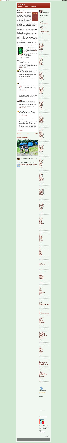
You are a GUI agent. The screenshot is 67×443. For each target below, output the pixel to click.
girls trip (40, 291)
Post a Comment (20, 130)
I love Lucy (40, 303)
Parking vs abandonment (42, 338)
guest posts (40, 294)
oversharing (40, 337)
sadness (40, 348)
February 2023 (41, 75)
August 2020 (40, 103)
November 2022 (41, 78)
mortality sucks (41, 321)
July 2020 (40, 104)
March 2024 (40, 63)
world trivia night (41, 378)
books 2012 (40, 253)
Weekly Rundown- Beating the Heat (44, 23)
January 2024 (41, 65)
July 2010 (40, 207)
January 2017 (41, 134)
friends (40, 286)
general (40, 289)
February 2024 (41, 64)
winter (40, 375)
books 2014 (40, 255)
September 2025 (41, 46)
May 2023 (40, 72)
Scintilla (40, 350)
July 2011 (40, 196)
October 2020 (41, 101)
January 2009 (41, 224)
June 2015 (40, 152)
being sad (40, 234)
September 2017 (41, 129)
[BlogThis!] (26, 57)
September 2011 (41, 194)
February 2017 (41, 133)
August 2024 (40, 58)
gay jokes (40, 288)
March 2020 (40, 108)
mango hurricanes (41, 317)
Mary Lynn (20, 69)
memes (40, 319)
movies (40, 323)
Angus (40, 227)
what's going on (41, 372)
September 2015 (41, 149)
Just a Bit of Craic (33, 53)
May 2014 (40, 164)
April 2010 (40, 210)
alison (20, 100)
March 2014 (40, 166)
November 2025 (41, 44)
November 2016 (41, 136)
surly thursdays (41, 360)
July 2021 (40, 93)
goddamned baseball (42, 292)
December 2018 (41, 119)
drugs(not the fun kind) (42, 274)
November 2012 (41, 181)
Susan (40, 361)
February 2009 (41, 223)
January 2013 (41, 179)
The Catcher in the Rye (23, 12)
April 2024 (40, 62)
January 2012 (41, 190)
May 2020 (40, 106)
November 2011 (41, 192)
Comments (41, 432)
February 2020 (41, 109)
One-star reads (41, 336)
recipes (40, 347)
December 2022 (41, 77)
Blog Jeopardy (19, 161)
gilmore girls (40, 290)
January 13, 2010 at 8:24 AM (22, 107)
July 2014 (40, 162)
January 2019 (41, 118)
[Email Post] (24, 57)
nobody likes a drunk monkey (43, 331)
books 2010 (40, 251)
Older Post (36, 133)
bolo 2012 (40, 241)
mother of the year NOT (42, 322)
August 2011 (40, 195)
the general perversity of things (43, 362)
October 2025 (41, 45)
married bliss (41, 318)
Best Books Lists (41, 235)
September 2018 (41, 122)
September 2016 (41, 138)
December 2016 (41, 135)
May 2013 (40, 175)
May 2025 (40, 50)
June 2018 (40, 123)
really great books (41, 346)
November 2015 (41, 147)
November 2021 (41, 89)
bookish (40, 248)
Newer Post (19, 133)
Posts (41, 431)
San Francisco (41, 349)
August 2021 (40, 92)
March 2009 (40, 222)
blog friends (40, 239)
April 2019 (40, 116)
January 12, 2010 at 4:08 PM (22, 90)
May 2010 (40, 209)
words (40, 377)
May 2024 (40, 61)
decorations (40, 272)
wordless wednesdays (42, 376)
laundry (40, 311)
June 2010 (40, 208)
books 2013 (40, 254)
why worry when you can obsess (43, 374)
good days (40, 293)
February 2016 (41, 144)
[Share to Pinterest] (28, 57)
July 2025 (40, 48)
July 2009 (40, 218)
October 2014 (41, 159)
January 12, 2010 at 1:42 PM (22, 67)
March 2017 (40, 132)
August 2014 (40, 161)
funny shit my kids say (42, 287)
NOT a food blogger (41, 332)
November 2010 (41, 203)
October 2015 (41, 148)
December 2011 (41, 191)
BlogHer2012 (41, 240)
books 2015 (40, 256)
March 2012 (40, 188)
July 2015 (40, 151)
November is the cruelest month (43, 335)
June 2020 (40, 105)
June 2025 (40, 49)
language (40, 310)
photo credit (20, 55)
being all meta (41, 233)
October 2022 (41, 79)
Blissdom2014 (41, 238)
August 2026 (40, 36)
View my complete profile (42, 17)
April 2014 (40, 165)
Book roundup (41, 247)
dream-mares (41, 273)
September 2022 (41, 80)
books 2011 (40, 252)
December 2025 (41, 43)
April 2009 (40, 221)
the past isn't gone (41, 363)
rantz (40, 345)
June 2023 (40, 71)
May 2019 (40, 115)
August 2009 (40, 217)
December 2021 (41, 88)
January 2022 (41, 87)
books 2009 (40, 250)
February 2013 (41, 178)
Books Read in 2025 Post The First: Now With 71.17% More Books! (29, 164)
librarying (40, 312)
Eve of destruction (41, 277)
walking (40, 369)
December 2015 (41, 146)
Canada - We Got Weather (42, 264)
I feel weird (40, 302)
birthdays (40, 236)
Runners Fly (41, 22)
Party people (40, 339)
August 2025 (40, 47)
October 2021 (41, 90)
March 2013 (40, 177)
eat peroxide (40, 275)
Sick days (40, 353)
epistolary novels (41, 276)
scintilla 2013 (41, 351)
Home (28, 133)
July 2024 (40, 59)
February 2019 (41, 117)
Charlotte (40, 265)
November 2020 (41, 100)
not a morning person (42, 333)
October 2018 (41, 121)
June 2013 (40, 174)
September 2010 (41, 205)
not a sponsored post (42, 334)
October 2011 (41, 193)
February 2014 (41, 167)
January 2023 (41, 76)
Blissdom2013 (41, 237)
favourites (40, 280)
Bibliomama (21, 4)
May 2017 (40, 130)
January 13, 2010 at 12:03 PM (23, 115)
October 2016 (41, 137)
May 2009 (40, 220)
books (40, 249)
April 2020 (40, 107)
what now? (40, 371)
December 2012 (41, 180)
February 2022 (41, 86)
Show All (49, 34)
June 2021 (40, 94)
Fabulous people (41, 278)
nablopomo (40, 324)
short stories (40, 352)
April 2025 (40, 51)
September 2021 (41, 91)
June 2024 (40, 60)
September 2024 (41, 57)
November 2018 (41, 120)
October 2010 (41, 204)
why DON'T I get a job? (42, 373)
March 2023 (40, 74)
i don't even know (41, 301)
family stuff (40, 279)
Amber (20, 86)
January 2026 (41, 42)
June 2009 (40, 219)
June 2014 (40, 163)
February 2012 (41, 189)
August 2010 (40, 206)
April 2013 (40, 176)
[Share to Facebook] (27, 57)
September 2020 (41, 102)
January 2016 (41, 145)
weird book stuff (41, 370)
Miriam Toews (41, 320)
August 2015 (40, 150)
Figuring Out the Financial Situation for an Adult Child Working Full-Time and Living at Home (44, 32)
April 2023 (40, 73)
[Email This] (25, 57)
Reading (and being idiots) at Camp (22, 137)
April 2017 (40, 131)
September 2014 (41, 160)
